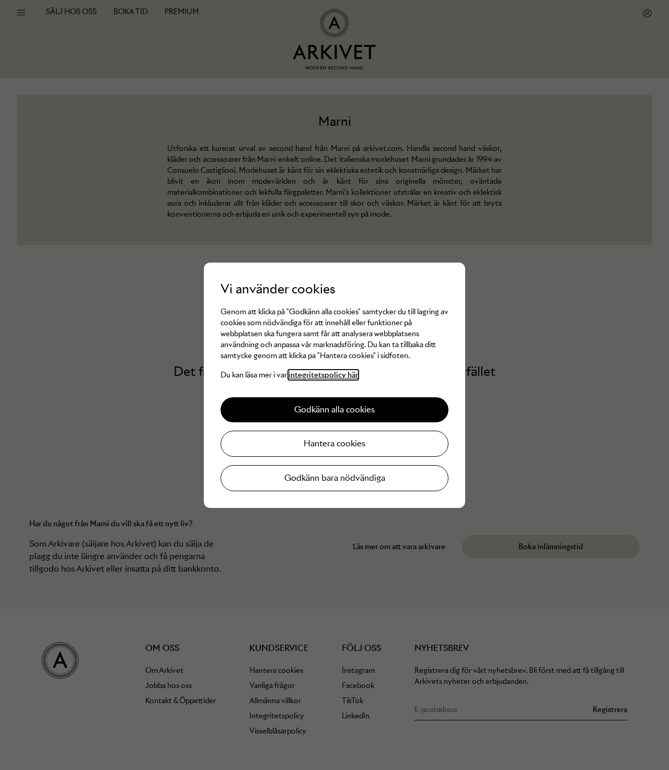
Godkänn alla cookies (334, 409)
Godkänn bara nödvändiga (334, 477)
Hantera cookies (334, 443)
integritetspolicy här (323, 375)
